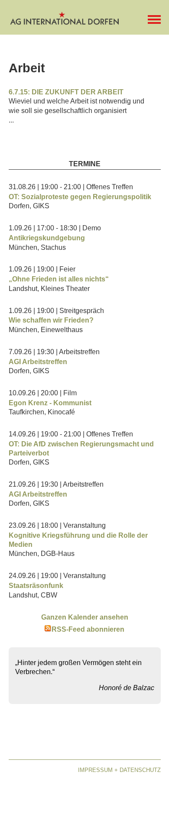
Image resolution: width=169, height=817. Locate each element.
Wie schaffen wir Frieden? (51, 320)
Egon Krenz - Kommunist (50, 403)
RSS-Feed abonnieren (88, 629)
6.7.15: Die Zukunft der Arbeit (66, 92)
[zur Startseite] (65, 22)
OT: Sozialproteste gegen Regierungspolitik (80, 196)
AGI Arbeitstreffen (38, 361)
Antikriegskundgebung (47, 238)
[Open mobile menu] (154, 19)
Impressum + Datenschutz (119, 770)
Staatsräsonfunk (36, 585)
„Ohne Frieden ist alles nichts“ (59, 279)
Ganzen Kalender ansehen (84, 617)
